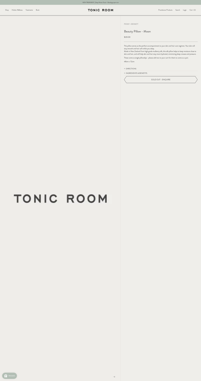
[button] (161, 68)
